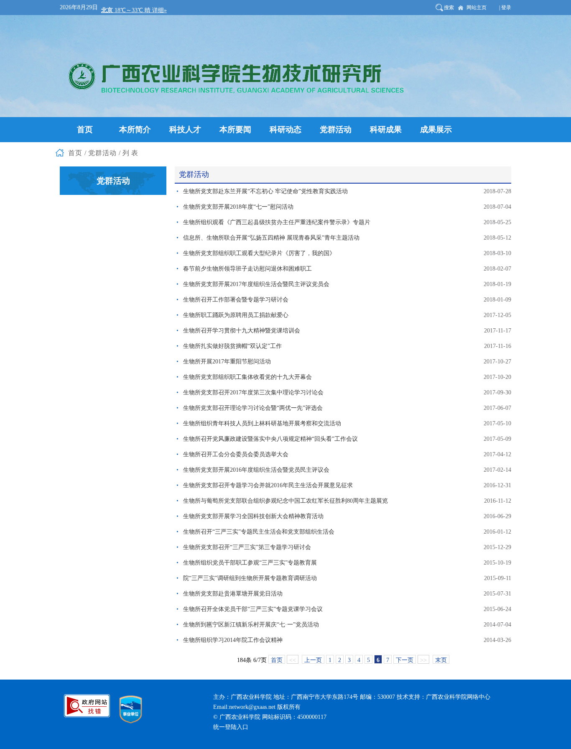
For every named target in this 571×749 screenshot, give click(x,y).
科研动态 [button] (285, 129)
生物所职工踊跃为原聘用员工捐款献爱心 (235, 315)
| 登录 (505, 7)
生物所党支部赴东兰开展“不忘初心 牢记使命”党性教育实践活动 (265, 191)
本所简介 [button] (135, 129)
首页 (277, 660)
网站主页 (476, 7)
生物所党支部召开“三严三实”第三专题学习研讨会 (247, 547)
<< (292, 660)
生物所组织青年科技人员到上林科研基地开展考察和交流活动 (262, 423)
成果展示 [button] (436, 129)
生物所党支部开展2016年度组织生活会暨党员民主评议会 (256, 470)
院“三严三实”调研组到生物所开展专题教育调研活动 (250, 578)
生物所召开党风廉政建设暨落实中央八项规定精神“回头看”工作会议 (270, 439)
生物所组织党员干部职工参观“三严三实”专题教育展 (250, 563)
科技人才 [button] (185, 129)
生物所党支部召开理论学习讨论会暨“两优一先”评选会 (253, 408)
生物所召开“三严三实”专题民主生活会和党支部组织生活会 (258, 532)
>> (423, 660)
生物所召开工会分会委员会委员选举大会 (235, 454)
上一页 (313, 660)
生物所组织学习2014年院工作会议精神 (233, 640)
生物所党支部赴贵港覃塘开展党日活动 (233, 594)
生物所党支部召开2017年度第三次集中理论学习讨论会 (253, 392)
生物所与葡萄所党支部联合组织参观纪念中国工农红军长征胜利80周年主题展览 (285, 501)
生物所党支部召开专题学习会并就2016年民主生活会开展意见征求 (268, 485)
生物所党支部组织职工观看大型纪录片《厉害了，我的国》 (259, 253)
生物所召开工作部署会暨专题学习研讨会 (235, 300)
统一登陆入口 (230, 727)
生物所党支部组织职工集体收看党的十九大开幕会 (247, 377)
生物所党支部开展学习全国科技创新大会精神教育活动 (253, 516)
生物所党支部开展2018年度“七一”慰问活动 (238, 207)
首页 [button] (85, 129)
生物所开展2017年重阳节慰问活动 (227, 361)
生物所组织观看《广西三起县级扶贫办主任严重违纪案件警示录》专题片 (276, 222)
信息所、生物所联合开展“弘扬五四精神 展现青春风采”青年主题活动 (271, 238)
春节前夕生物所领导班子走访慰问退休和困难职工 (247, 269)
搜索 (449, 7)
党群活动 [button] (336, 129)
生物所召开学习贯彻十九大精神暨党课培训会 (241, 330)
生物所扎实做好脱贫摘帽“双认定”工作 (232, 346)
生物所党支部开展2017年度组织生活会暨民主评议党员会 (256, 284)
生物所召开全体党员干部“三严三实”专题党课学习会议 (253, 609)
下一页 (404, 660)
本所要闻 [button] (235, 129)
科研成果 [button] (386, 129)
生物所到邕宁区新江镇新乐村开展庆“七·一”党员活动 (251, 624)
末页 (441, 660)
